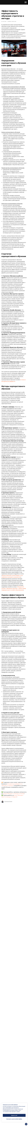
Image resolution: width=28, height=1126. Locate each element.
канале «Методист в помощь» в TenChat (13, 793)
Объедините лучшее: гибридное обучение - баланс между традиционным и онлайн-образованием (13, 588)
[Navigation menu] (26, 2)
